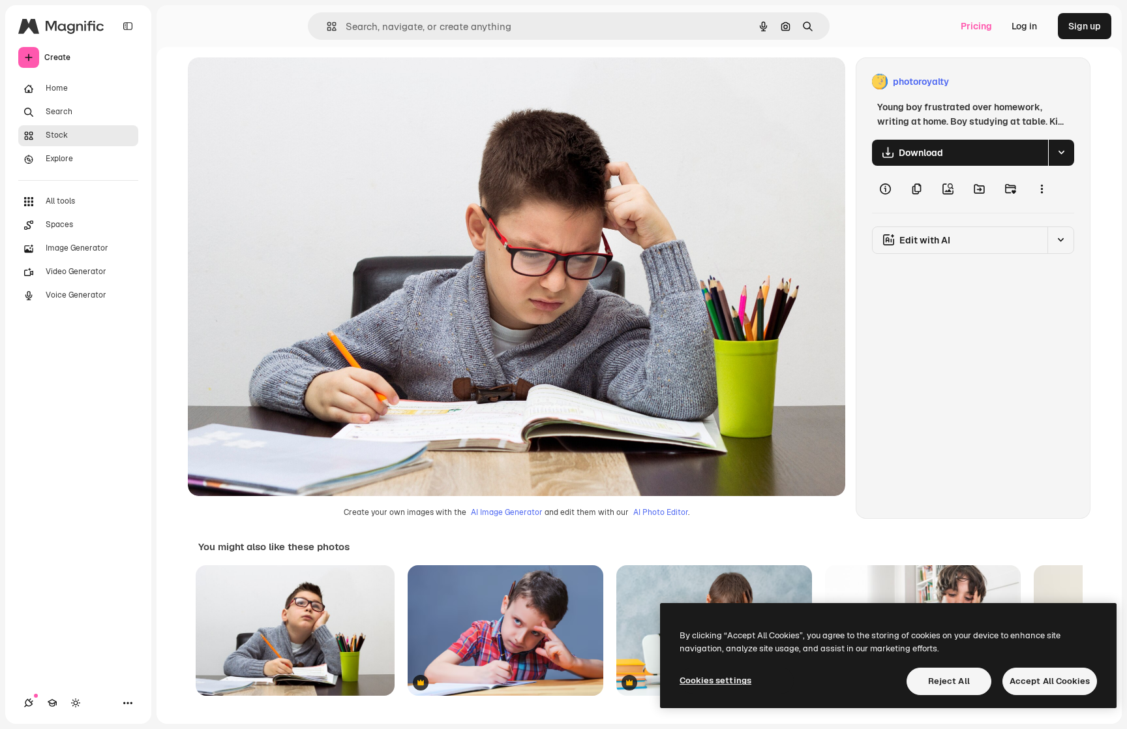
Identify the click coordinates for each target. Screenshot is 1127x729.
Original (271, 82)
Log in (1024, 26)
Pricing (976, 26)
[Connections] (28, 702)
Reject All (949, 681)
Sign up (1084, 26)
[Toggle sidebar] (127, 26)
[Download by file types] (1061, 153)
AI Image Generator (507, 512)
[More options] (1042, 189)
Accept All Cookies (1050, 681)
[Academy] (52, 702)
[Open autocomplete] (326, 26)
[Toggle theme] (75, 702)
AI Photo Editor (660, 512)
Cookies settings (715, 680)
